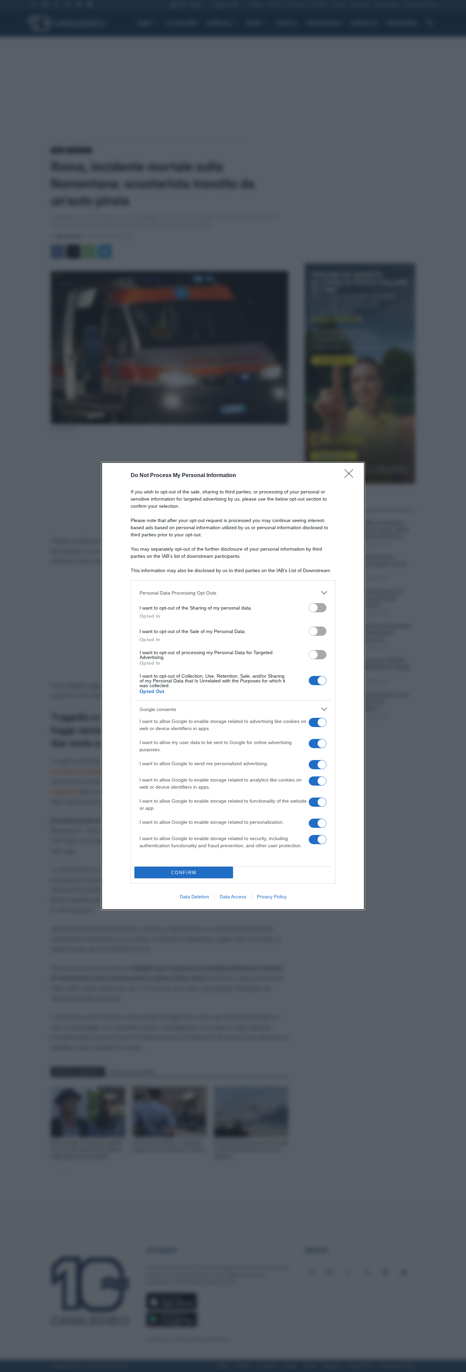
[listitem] (233, 592)
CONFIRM (183, 872)
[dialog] (233, 686)
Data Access (233, 896)
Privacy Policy (272, 896)
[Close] (351, 475)
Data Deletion (194, 896)
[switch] (317, 607)
